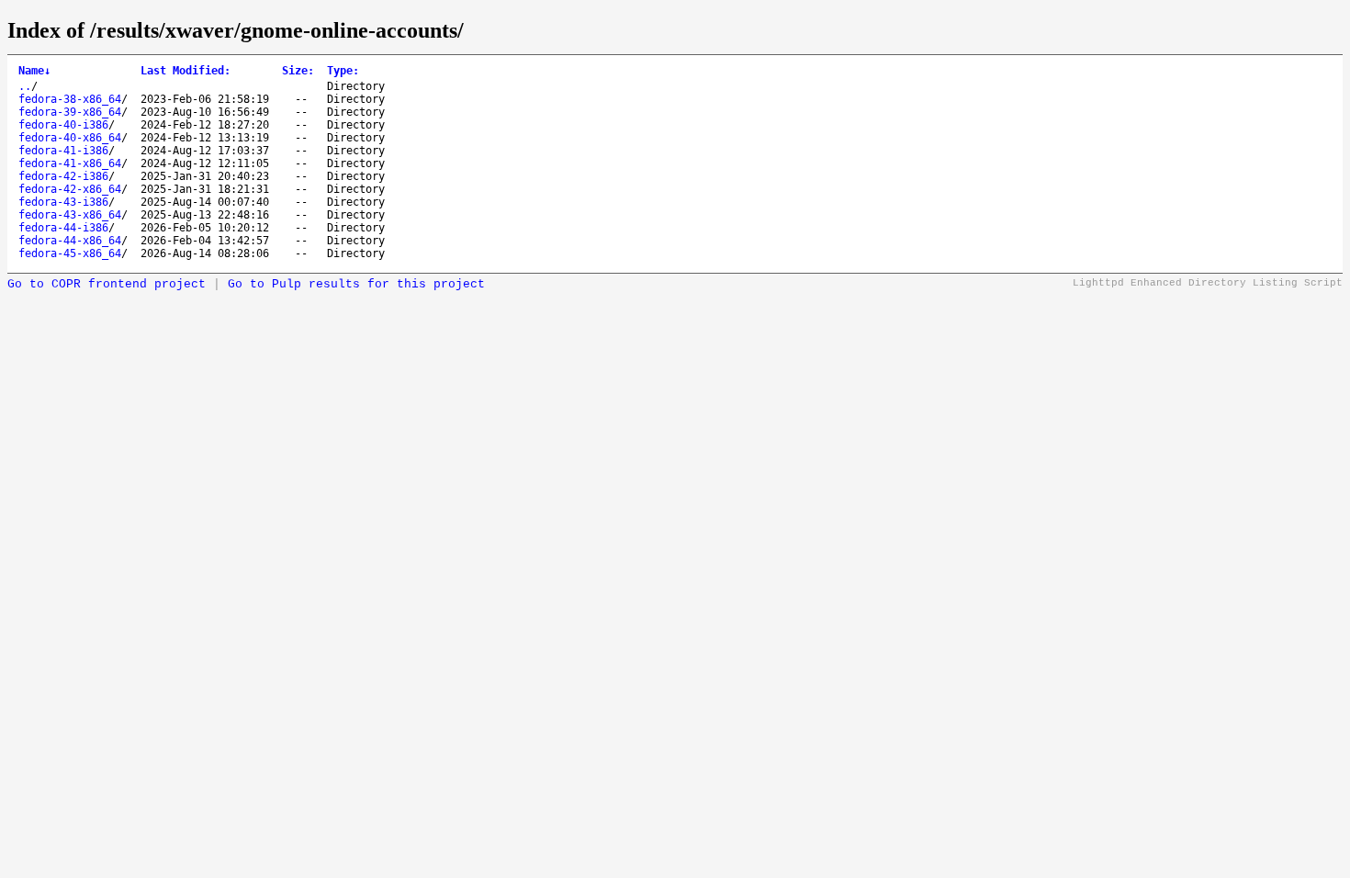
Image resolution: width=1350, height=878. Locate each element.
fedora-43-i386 (63, 202)
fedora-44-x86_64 (69, 240)
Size (298, 70)
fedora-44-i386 (63, 227)
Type (343, 70)
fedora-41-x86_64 (69, 163)
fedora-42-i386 (63, 176)
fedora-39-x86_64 (69, 112)
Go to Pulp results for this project (356, 284)
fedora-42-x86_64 (69, 189)
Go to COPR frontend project (106, 284)
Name (34, 70)
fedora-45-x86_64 (69, 253)
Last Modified (186, 70)
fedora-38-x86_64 (69, 99)
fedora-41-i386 (63, 150)
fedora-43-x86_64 (69, 214)
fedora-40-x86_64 (69, 137)
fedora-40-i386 (63, 124)
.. (24, 86)
